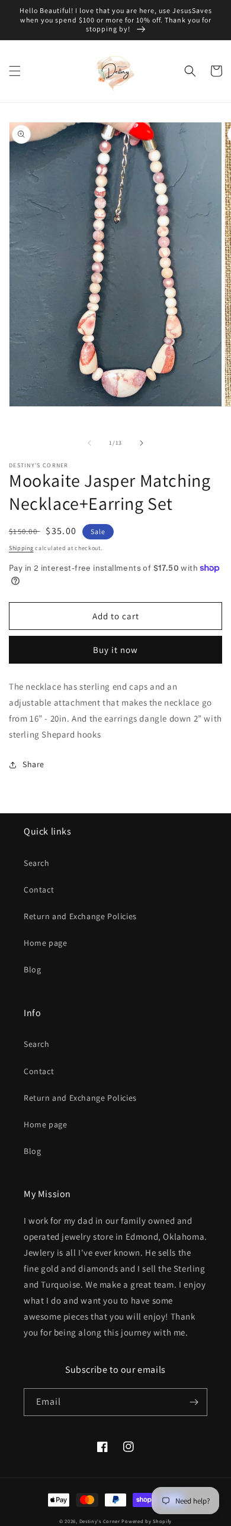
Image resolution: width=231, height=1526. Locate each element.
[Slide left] (89, 443)
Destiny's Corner (99, 1521)
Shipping (21, 548)
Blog (32, 969)
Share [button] (33, 764)
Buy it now (115, 649)
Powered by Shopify (146, 1521)
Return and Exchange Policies (80, 916)
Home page (45, 942)
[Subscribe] (194, 1402)
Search (37, 863)
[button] (15, 71)
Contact (39, 889)
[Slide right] (142, 443)
